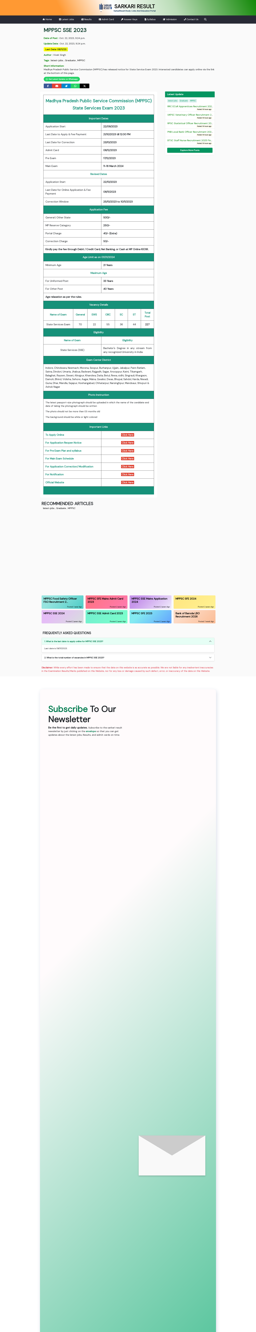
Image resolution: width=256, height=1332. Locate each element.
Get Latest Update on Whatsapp (63, 79)
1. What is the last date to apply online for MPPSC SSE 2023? (73, 641)
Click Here (127, 442)
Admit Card (107, 19)
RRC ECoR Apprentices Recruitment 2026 (190, 107)
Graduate (70, 60)
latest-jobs (57, 60)
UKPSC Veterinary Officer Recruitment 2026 (191, 116)
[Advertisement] (122, 552)
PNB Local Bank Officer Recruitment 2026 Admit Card (197, 133)
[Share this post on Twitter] (84, 86)
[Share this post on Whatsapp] (75, 86)
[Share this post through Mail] (57, 86)
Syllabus (151, 19)
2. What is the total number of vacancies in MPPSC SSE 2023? (74, 657)
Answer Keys (130, 19)
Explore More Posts (189, 150)
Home (48, 19)
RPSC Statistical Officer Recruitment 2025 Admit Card (197, 124)
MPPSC (81, 60)
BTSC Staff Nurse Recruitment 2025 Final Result (193, 141)
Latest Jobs (67, 19)
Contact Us (192, 19)
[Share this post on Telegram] (66, 86)
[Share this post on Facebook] (48, 86)
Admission (171, 19)
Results (87, 19)
